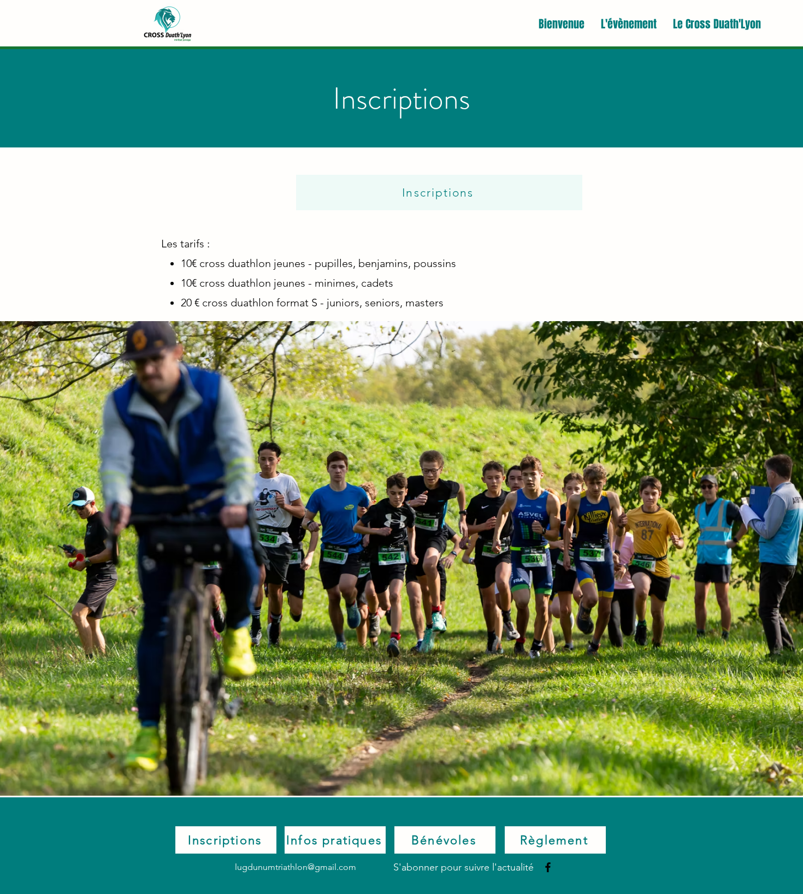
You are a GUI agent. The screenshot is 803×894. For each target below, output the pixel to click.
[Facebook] (547, 867)
